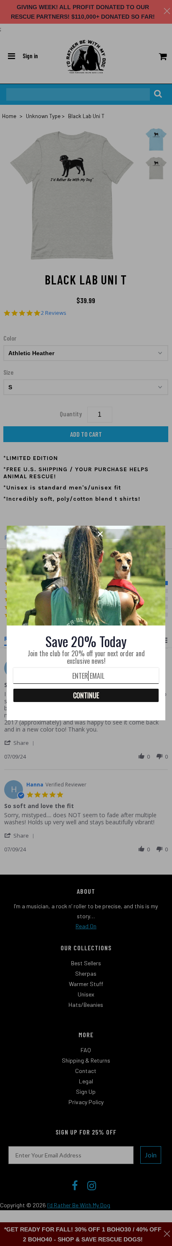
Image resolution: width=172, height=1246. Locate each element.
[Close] (128, 534)
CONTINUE (86, 695)
